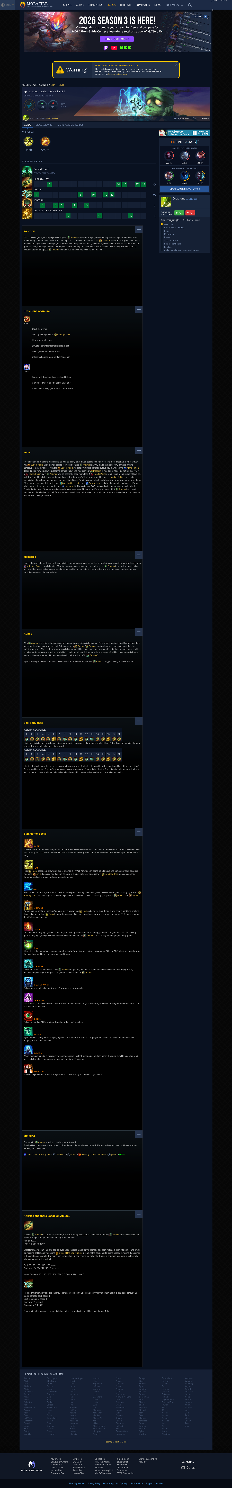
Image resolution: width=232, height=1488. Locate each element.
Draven (50, 1394)
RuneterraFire (57, 1473)
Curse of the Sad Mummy (70, 1253)
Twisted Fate (168, 1402)
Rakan (119, 1420)
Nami (118, 1378)
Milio (95, 1423)
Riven (141, 1381)
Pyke (118, 1412)
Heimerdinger (76, 1378)
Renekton (120, 1434)
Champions (95, 4)
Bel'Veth (28, 1418)
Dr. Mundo (52, 1391)
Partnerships (137, 1483)
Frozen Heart (94, 483)
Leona (96, 1391)
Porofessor (56, 1464)
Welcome (168, 224)
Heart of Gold (115, 477)
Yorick (188, 1399)
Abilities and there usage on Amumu (181, 250)
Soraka (142, 1426)
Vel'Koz (165, 1420)
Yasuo (188, 1394)
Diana (49, 1389)
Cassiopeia (52, 1378)
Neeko (119, 1386)
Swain (142, 1428)
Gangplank (52, 1418)
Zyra (187, 1426)
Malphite (97, 1410)
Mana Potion (133, 468)
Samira (142, 1389)
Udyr (164, 1407)
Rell (117, 1428)
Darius (50, 1386)
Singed (142, 1410)
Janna (72, 1391)
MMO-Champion (103, 1473)
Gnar (49, 1423)
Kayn (72, 1428)
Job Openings (122, 1483)
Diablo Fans (122, 1467)
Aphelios (28, 1402)
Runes (167, 237)
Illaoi (72, 1383)
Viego (164, 1428)
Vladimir (166, 1434)
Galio (49, 1415)
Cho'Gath (51, 1381)
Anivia (27, 1396)
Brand (27, 1423)
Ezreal (50, 1404)
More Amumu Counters (185, 189)
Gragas (50, 1426)
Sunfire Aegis (36, 465)
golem (114, 1154)
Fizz (48, 1412)
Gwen (49, 1431)
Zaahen (188, 1407)
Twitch (165, 1404)
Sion (141, 1412)
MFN (8, 5)
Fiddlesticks (52, 1407)
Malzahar (97, 1412)
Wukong (189, 1383)
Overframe (122, 1470)
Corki (49, 1383)
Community (143, 4)
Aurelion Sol (29, 1407)
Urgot (165, 1410)
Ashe (26, 1404)
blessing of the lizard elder (93, 1154)
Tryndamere (168, 1399)
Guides (80, 4)
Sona (141, 1423)
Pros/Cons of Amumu (174, 227)
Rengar (142, 1378)
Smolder (143, 1420)
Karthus (73, 1418)
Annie (26, 1399)
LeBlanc (96, 1386)
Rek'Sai (119, 1426)
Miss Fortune (99, 1426)
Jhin (71, 1402)
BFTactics (100, 1459)
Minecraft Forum (103, 1464)
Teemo (135, 895)
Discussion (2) (44, 124)
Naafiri (96, 1434)
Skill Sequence (171, 240)
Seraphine (144, 1396)
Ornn (118, 1404)
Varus (165, 1412)
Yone (187, 1396)
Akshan (27, 1386)
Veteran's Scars (34, 566)
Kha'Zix (73, 1434)
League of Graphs (59, 1461)
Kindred (96, 1378)
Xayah (188, 1386)
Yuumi (188, 1404)
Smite (38, 874)
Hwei (72, 1381)
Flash (34, 871)
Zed (187, 1412)
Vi (163, 1426)
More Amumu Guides (70, 124)
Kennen (73, 1431)
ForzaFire (77, 1470)
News (157, 4)
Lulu (95, 1404)
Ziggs (187, 1418)
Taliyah (165, 1381)
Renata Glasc (122, 1431)
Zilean (188, 1420)
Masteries (169, 234)
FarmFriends (79, 1467)
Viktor (165, 1431)
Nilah (118, 1391)
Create (67, 4)
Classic (111, 4)
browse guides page (117, 73)
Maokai (96, 1415)
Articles (159, 1483)
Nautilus (120, 1383)
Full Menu (172, 4)
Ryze (141, 1386)
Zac (187, 1410)
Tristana (166, 1394)
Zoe (187, 1423)
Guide (27, 124)
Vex (164, 1423)
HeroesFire (78, 1473)
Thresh (165, 1391)
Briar (26, 1428)
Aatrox (27, 1378)
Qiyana (119, 1415)
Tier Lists (125, 4)
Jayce (72, 1399)
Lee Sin (96, 1389)
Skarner (143, 1418)
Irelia (72, 1386)
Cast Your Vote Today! (166, 213)
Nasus (119, 1381)
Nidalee (119, 1389)
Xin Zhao (189, 1391)
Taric (164, 1386)
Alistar (27, 1389)
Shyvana (143, 1407)
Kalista (73, 1412)
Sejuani (142, 1391)
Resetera (77, 1464)
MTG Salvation (102, 1461)
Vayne (165, 1415)
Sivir (141, 1415)
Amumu (74, 237)
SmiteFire (77, 1459)
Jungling (168, 247)
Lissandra (97, 1396)
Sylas (141, 1431)
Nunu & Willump (123, 1396)
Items (166, 230)
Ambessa (28, 1391)
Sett (141, 1399)
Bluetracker (122, 1461)
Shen (141, 1404)
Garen (50, 1420)
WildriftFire (56, 1470)
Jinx (71, 1404)
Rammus (120, 1423)
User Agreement (77, 1483)
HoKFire (143, 1461)
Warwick (189, 1381)
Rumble (142, 1383)
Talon (164, 1383)
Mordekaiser (99, 1428)
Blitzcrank (28, 1420)
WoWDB (99, 1467)
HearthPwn (122, 1464)
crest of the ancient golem (38, 1154)
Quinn (119, 1418)
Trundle (165, 1396)
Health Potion (34, 474)
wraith (73, 1154)
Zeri (187, 1415)
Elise (49, 1399)
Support (149, 1483)
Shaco (142, 1402)
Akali (26, 1383)
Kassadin (74, 1420)
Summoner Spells (172, 243)
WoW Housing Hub (104, 1470)
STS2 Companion (125, 1473)
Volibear (189, 1378)
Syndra (142, 1434)
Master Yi (121, 895)
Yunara (188, 1402)
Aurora (27, 1410)
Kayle (72, 1426)
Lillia (95, 1394)
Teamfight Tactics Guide (116, 1441)
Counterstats (57, 1467)
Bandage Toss (63, 334)
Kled (95, 1381)
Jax (71, 1396)
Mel (94, 1420)
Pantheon (120, 1407)
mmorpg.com (123, 1459)
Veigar (165, 1418)
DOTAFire (78, 1461)
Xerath (188, 1389)
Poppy (119, 1410)
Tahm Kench (168, 1378)
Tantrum (106, 240)
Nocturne (68, 486)
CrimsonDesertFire (148, 1459)
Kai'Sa (73, 1410)
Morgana (97, 1431)
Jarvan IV (74, 1394)
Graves (50, 1428)
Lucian (96, 1402)
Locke (95, 1399)
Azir (26, 1412)
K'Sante (73, 1407)
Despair (96, 471)
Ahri (26, 1381)
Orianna (120, 1402)
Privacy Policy (94, 1483)
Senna (142, 1394)
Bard (26, 1415)
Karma (73, 1415)
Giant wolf (60, 1154)
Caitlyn (27, 1431)
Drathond (57, 84)
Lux (94, 1407)
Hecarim (51, 1434)
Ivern (72, 1389)
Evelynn (50, 1402)
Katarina (74, 1423)
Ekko (49, 1396)
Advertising (108, 1483)
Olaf (118, 1399)
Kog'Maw (97, 1383)
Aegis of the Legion (72, 483)
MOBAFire (56, 1459)
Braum (27, 1426)
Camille (27, 1434)
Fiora (49, 1410)
